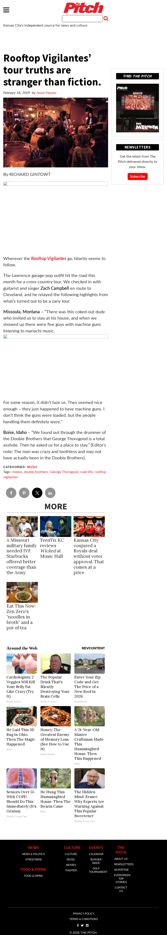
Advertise (121, 869)
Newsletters (124, 864)
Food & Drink (33, 875)
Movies (71, 865)
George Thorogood (64, 472)
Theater (71, 870)
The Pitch (83, 7)
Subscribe (137, 176)
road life (86, 472)
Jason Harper (46, 93)
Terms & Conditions (83, 919)
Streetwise (33, 859)
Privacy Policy (83, 913)
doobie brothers (36, 472)
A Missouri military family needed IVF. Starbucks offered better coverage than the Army (22, 556)
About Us (121, 858)
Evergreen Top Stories (122, 879)
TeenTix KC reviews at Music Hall (52, 548)
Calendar (96, 854)
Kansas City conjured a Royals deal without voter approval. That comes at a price (88, 556)
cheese (17, 472)
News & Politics (33, 854)
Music (32, 467)
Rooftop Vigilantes (48, 259)
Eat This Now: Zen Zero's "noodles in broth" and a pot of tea (21, 617)
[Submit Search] (105, 18)
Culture (71, 854)
